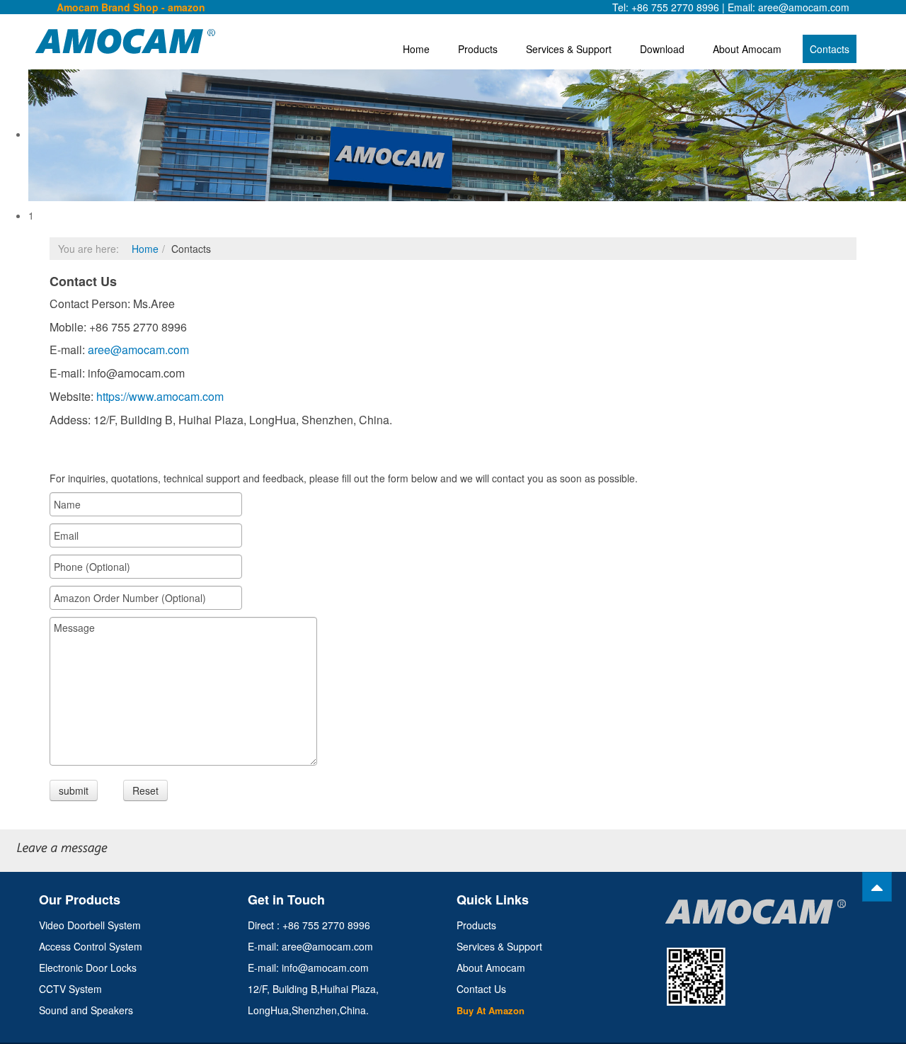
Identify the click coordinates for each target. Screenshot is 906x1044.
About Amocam (747, 49)
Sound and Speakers (86, 1010)
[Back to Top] (877, 887)
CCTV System (70, 989)
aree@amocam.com (138, 349)
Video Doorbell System (90, 925)
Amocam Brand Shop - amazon (131, 7)
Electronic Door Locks (88, 967)
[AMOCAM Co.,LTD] (92, 41)
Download (662, 49)
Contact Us (481, 989)
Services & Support (569, 49)
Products (478, 49)
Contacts (829, 49)
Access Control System (90, 946)
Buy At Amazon (490, 1010)
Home (416, 49)
